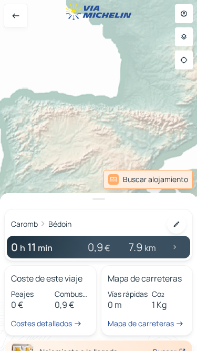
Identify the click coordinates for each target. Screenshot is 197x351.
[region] (98, 175)
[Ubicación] (184, 60)
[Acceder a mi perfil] (184, 13)
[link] (148, 179)
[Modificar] (176, 224)
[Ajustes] (184, 36)
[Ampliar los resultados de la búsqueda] (98, 199)
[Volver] (15, 15)
